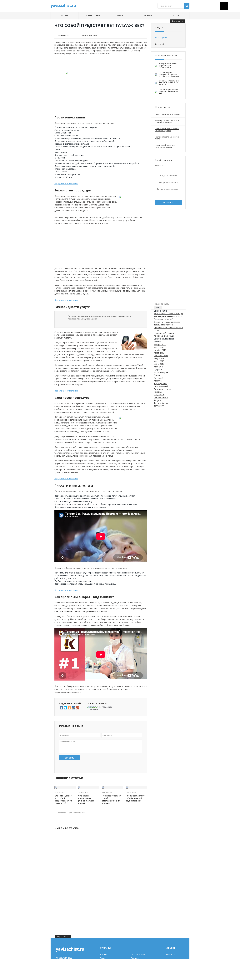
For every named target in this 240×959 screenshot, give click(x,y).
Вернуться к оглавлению (66, 183)
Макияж (64, 15)
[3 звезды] (92, 707)
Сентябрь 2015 (161, 355)
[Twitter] (65, 707)
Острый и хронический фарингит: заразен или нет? (168, 91)
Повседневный (161, 386)
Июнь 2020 (159, 347)
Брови (120, 15)
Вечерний (158, 378)
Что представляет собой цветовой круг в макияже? (135, 798)
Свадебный (159, 394)
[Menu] (224, 6)
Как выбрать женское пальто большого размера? (167, 121)
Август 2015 (159, 358)
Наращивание (160, 383)
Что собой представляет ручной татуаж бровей (86, 800)
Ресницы (148, 15)
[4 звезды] (94, 707)
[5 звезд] (97, 707)
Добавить (69, 757)
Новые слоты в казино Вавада (167, 114)
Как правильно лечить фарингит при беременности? (168, 66)
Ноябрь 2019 (160, 350)
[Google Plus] (77, 707)
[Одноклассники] (69, 707)
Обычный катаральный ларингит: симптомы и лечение (169, 83)
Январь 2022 (160, 344)
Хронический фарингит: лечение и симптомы (165, 146)
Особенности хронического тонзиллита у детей (167, 130)
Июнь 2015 (159, 364)
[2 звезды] (90, 707)
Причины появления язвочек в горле (167, 138)
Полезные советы (92, 15)
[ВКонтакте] (61, 707)
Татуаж (175, 15)
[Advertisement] (100, 63)
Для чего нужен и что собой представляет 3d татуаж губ (63, 800)
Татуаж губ (159, 405)
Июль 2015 (159, 361)
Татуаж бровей (79, 812)
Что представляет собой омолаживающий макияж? (111, 800)
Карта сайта (62, 936)
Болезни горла (161, 372)
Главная (61, 812)
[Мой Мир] (73, 707)
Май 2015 (158, 366)
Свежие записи (161, 397)
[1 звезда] (88, 707)
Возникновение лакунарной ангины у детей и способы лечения (169, 74)
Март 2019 (159, 352)
